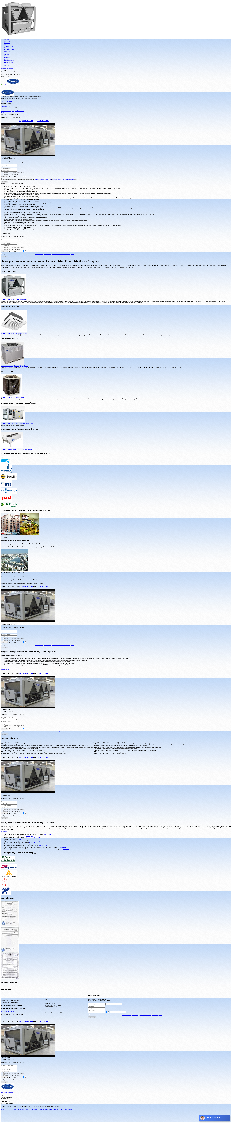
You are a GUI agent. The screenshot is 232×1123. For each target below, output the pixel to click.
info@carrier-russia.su (18, 111)
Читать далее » (5, 669)
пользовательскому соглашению (43, 179)
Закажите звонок (6, 111)
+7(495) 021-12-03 (26, 121)
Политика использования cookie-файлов (59, 1109)
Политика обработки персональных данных (33, 1109)
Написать (4, 112)
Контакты (7, 51)
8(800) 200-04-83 (43, 121)
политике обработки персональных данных (63, 179)
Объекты (7, 43)
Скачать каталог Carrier (8, 986)
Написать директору (7, 68)
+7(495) (6, 101)
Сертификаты (8, 48)
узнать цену (47, 834)
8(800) (6, 106)
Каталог (6, 39)
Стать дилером (9, 46)
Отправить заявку (9, 49)
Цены (6, 44)
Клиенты (7, 41)
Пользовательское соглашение (10, 1109)
